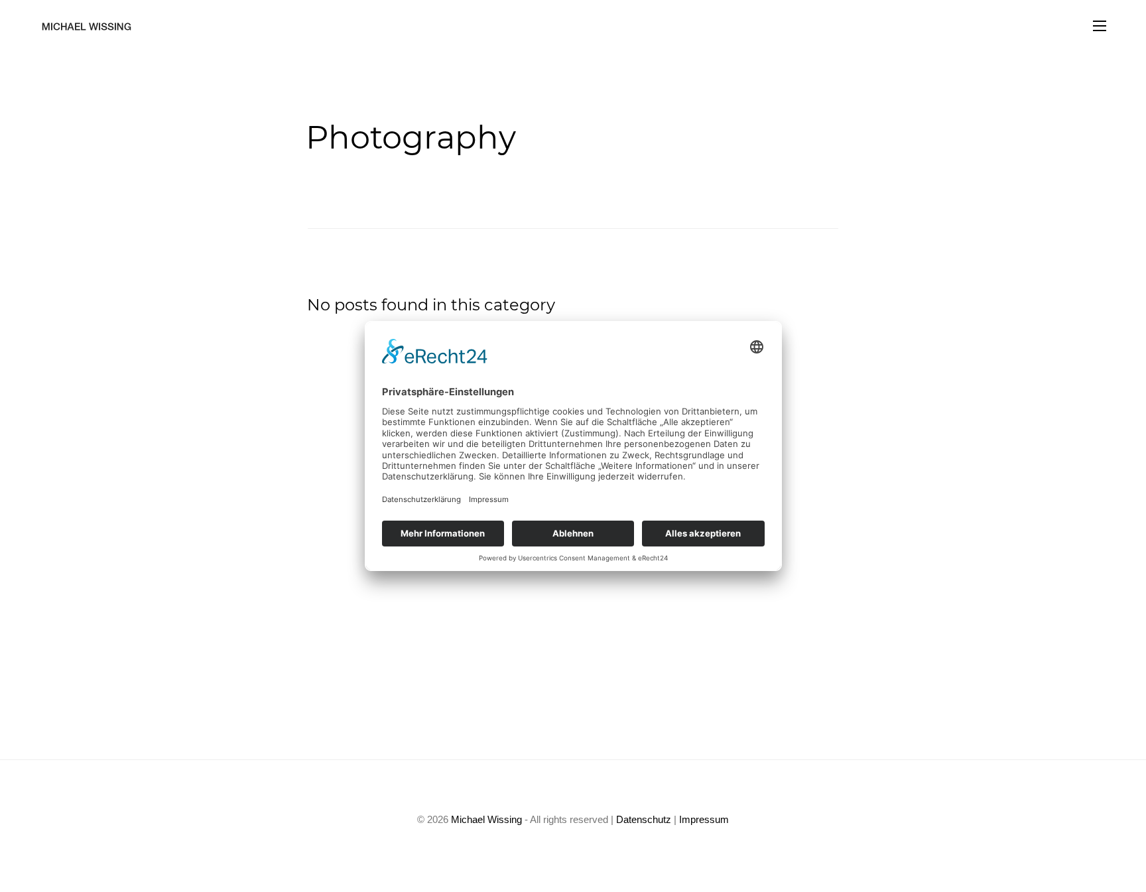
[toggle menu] (1099, 26)
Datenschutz (643, 819)
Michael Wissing (486, 819)
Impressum (704, 819)
